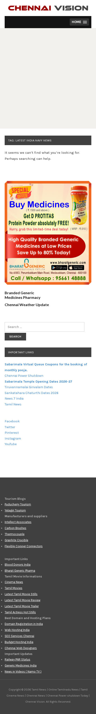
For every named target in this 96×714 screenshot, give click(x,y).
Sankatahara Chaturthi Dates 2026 (31, 393)
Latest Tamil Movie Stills (21, 594)
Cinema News (14, 582)
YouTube (11, 444)
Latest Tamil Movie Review (22, 600)
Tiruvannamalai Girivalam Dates (29, 387)
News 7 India (14, 398)
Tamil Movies (13, 588)
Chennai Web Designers (21, 648)
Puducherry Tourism (18, 504)
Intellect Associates (18, 522)
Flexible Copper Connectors (24, 546)
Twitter (10, 427)
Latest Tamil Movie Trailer (22, 606)
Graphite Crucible (16, 540)
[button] (79, 22)
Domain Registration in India (24, 624)
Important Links (21, 352)
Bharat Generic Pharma (20, 570)
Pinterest (12, 433)
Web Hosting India (17, 630)
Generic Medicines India (21, 665)
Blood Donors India (18, 564)
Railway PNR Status (17, 659)
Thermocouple (14, 534)
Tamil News (13, 404)
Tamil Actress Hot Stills (20, 612)
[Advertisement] (48, 78)
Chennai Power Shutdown (24, 376)
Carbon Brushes (15, 528)
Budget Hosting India (19, 642)
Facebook (12, 421)
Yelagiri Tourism (15, 510)
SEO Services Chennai (19, 636)
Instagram (13, 438)
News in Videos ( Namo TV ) (23, 671)
